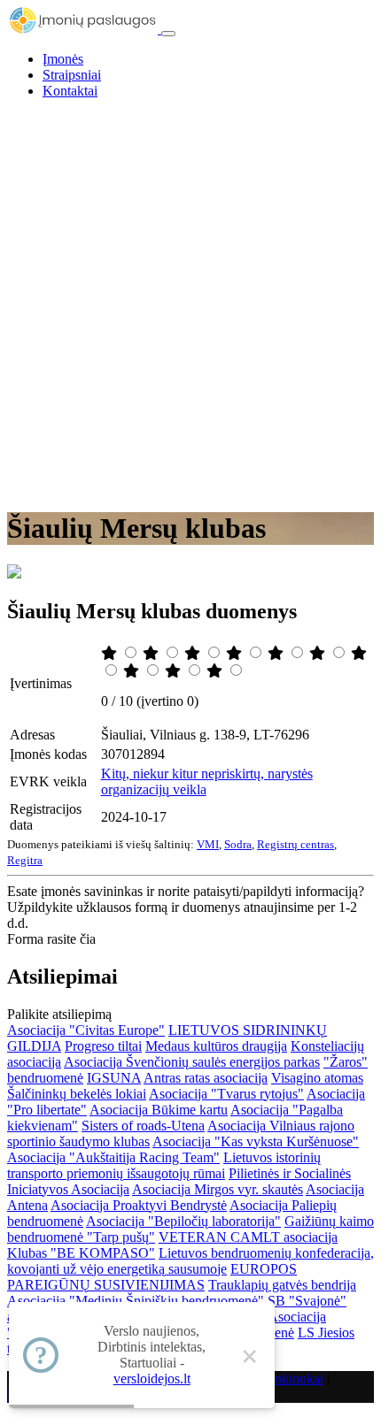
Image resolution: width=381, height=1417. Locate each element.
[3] (194, 653)
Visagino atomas (317, 1077)
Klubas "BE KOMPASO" (81, 1252)
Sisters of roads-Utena (143, 1125)
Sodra (238, 844)
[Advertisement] (190, 303)
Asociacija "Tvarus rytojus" (226, 1093)
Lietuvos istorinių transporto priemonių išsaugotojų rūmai (164, 1165)
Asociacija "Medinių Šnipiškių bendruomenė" (135, 1300)
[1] (111, 653)
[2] (152, 653)
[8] (133, 670)
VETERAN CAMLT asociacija (248, 1237)
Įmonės (63, 58)
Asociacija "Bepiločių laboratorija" (183, 1221)
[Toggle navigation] (168, 33)
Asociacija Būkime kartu (158, 1109)
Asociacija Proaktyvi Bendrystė (139, 1205)
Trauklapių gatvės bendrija (282, 1284)
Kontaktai (70, 90)
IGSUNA (114, 1077)
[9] (174, 670)
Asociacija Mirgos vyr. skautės (217, 1189)
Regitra (25, 860)
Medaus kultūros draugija (216, 1045)
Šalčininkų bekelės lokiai (76, 1093)
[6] (319, 653)
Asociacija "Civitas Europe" (86, 1030)
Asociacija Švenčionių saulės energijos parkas (192, 1061)
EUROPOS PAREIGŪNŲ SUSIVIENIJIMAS (152, 1276)
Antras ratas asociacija (206, 1077)
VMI (208, 844)
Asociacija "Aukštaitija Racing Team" (113, 1157)
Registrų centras (295, 844)
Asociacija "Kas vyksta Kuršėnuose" (255, 1141)
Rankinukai (291, 1378)
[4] (235, 653)
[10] (216, 670)
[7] (359, 653)
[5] (277, 653)
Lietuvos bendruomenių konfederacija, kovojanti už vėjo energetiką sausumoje (190, 1260)
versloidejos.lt (151, 1378)
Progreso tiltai (103, 1045)
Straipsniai (72, 74)
